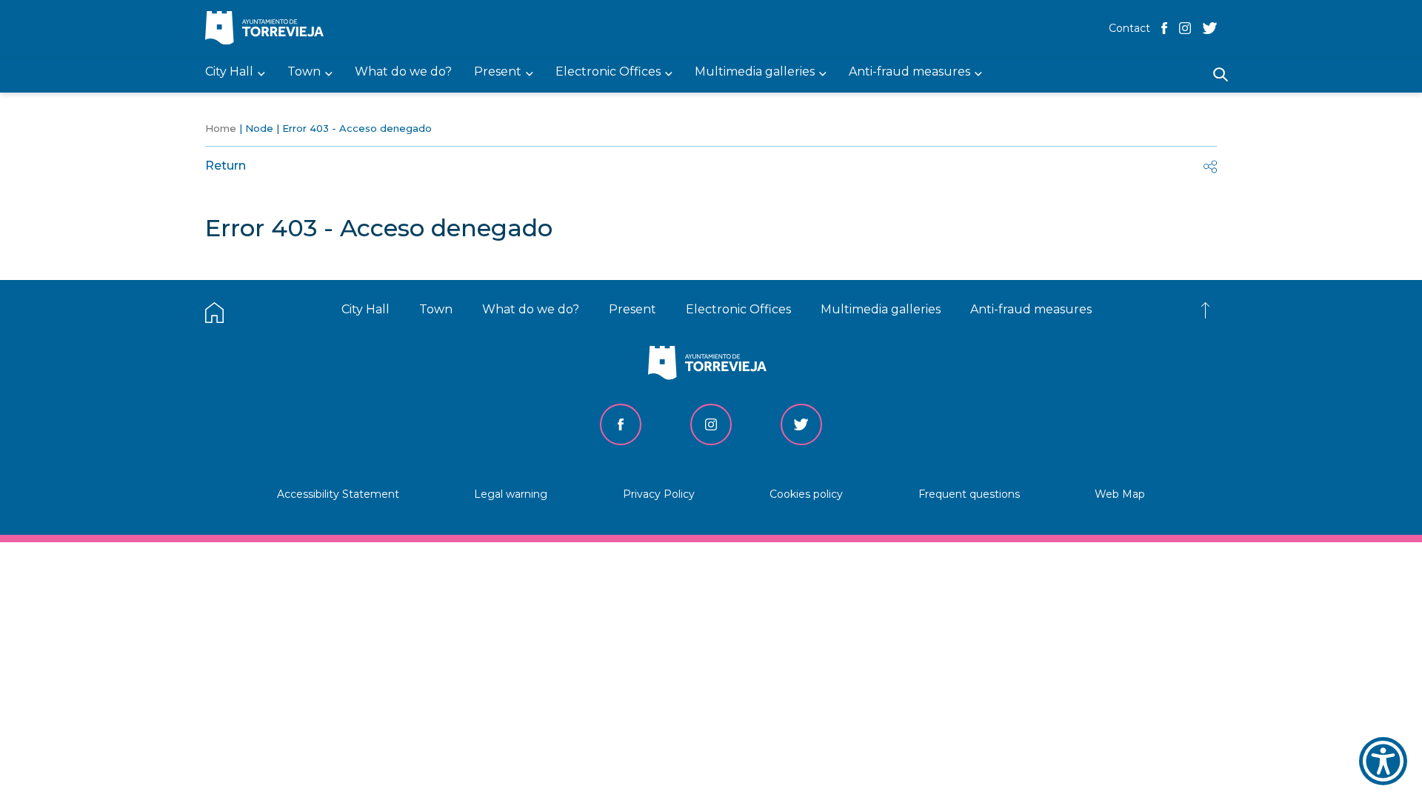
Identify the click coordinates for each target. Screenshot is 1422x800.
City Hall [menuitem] (229, 72)
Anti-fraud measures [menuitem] (909, 72)
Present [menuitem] (497, 72)
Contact (1129, 28)
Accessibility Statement (338, 494)
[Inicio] (268, 29)
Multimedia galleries (881, 309)
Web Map (1120, 494)
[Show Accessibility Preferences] (1383, 761)
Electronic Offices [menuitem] (608, 72)
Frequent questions (969, 494)
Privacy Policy (659, 494)
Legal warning (510, 494)
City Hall (365, 309)
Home (220, 128)
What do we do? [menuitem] (403, 72)
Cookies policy (806, 494)
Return (225, 166)
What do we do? (530, 309)
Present (632, 309)
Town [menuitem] (304, 72)
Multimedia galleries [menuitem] (755, 72)
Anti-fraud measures (1031, 309)
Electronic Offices (738, 309)
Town (436, 309)
